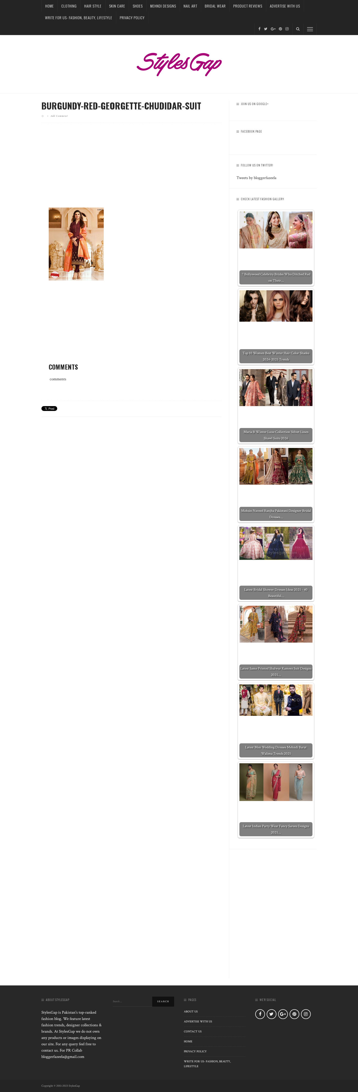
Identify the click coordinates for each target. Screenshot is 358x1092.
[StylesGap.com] (179, 62)
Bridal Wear (215, 6)
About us (191, 1011)
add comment (59, 116)
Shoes (138, 6)
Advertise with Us (285, 6)
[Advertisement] (131, 169)
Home (49, 6)
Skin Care (117, 6)
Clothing (69, 6)
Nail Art (190, 6)
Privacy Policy (132, 17)
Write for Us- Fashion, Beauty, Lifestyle (78, 17)
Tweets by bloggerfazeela (256, 178)
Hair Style (93, 6)
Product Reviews (247, 6)
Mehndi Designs (163, 6)
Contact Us (193, 1031)
